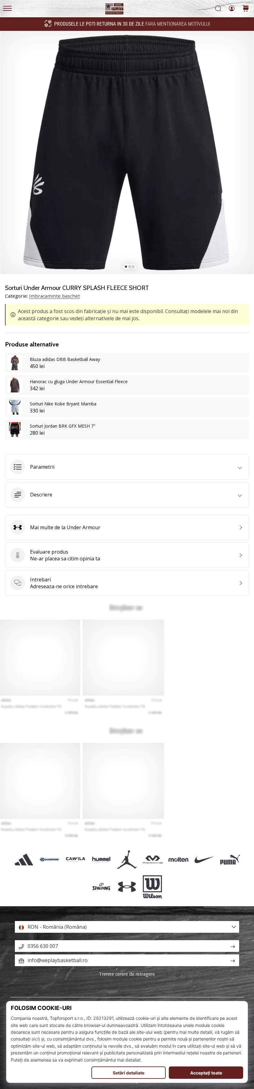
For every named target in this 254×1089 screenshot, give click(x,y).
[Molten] (178, 859)
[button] (127, 466)
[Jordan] (127, 859)
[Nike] (204, 859)
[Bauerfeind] (50, 859)
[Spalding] (101, 886)
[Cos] (245, 9)
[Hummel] (101, 859)
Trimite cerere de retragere (127, 974)
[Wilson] (153, 886)
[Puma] (230, 859)
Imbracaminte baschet (54, 296)
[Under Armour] (127, 886)
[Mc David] (153, 859)
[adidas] (24, 859)
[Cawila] (75, 859)
